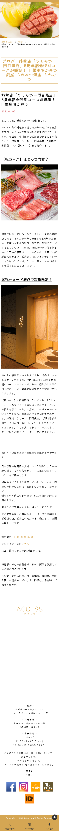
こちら (25, 544)
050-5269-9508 (23, 537)
